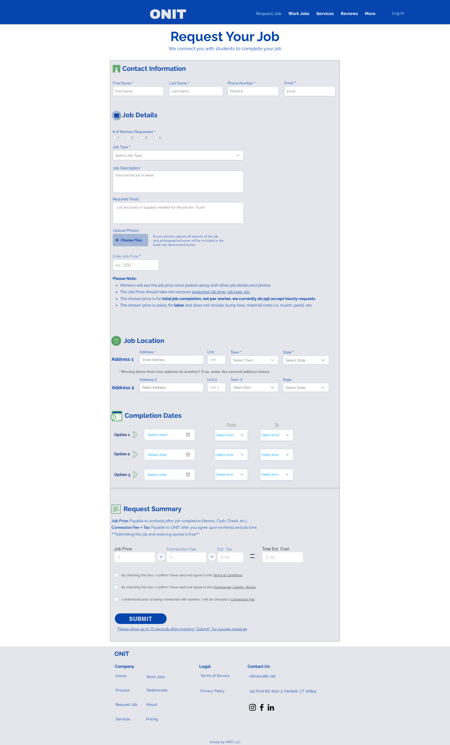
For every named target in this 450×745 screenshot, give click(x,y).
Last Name (178, 83)
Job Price (123, 549)
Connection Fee (181, 549)
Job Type (120, 147)
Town (235, 352)
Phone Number (240, 83)
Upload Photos (126, 230)
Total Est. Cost (275, 549)
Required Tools (126, 199)
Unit (210, 352)
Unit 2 (212, 379)
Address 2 (148, 379)
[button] (130, 240)
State (287, 352)
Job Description (126, 168)
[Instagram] (252, 707)
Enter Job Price (125, 256)
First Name (122, 83)
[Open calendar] (188, 435)
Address (146, 352)
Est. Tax (225, 549)
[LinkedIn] (270, 707)
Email (289, 83)
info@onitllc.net (262, 676)
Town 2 (236, 379)
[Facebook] (261, 707)
